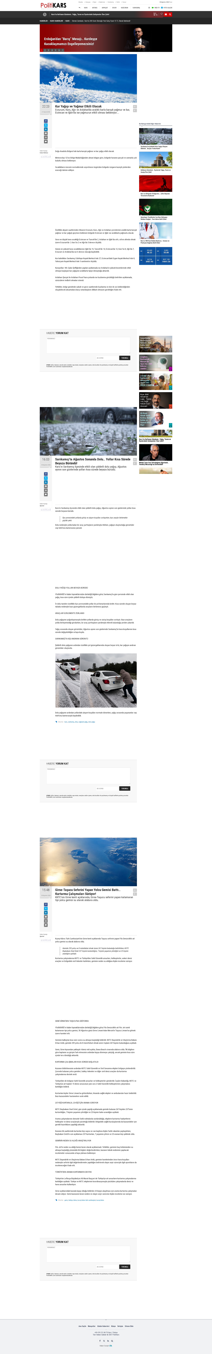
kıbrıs (75, 1200)
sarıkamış (71, 722)
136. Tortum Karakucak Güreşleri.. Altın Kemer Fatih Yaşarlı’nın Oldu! (77, 15)
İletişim (120, 1326)
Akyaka (80, 2)
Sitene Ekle (129, 1326)
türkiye (70, 1200)
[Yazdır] (46, 137)
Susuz (124, 2)
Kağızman (102, 2)
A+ (135, 107)
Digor (94, 2)
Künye (113, 1326)
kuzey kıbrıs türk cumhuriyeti (87, 1200)
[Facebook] (46, 121)
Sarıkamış (111, 2)
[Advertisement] (94, 130)
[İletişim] (166, 14)
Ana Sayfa (82, 1326)
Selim (118, 2)
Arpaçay (87, 2)
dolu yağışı (91, 722)
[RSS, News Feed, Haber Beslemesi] (108, 1341)
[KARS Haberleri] (80, 7)
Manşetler (92, 1326)
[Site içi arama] (170, 14)
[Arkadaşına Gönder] (46, 133)
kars (65, 722)
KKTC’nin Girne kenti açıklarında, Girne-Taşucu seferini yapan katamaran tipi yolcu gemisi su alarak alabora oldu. (94, 899)
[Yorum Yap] (46, 141)
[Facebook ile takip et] (100, 1341)
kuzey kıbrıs (100, 1200)
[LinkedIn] (46, 129)
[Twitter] (46, 125)
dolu (76, 722)
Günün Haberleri (103, 1326)
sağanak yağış (83, 722)
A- (135, 110)
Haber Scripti (104, 1346)
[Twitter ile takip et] (104, 1341)
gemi (66, 1200)
